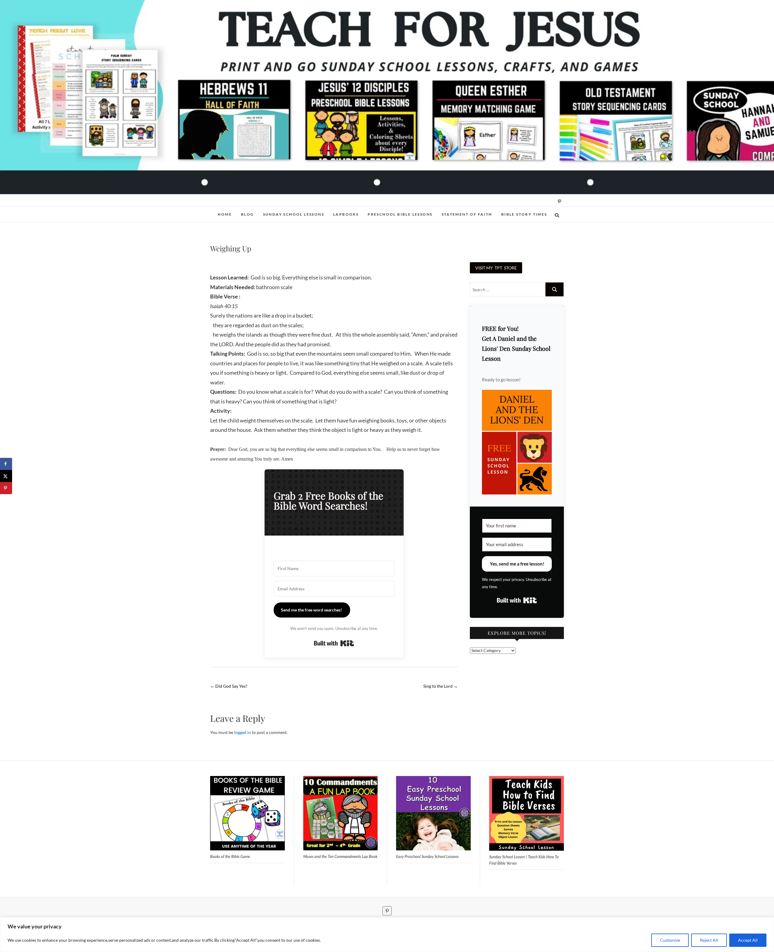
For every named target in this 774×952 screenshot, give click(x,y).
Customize (670, 940)
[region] (387, 934)
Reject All (709, 940)
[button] (517, 442)
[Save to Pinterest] (6, 488)
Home (225, 214)
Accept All (748, 940)
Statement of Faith (467, 214)
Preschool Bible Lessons (400, 214)
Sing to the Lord (440, 686)
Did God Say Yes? (228, 686)
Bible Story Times (524, 214)
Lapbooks (346, 214)
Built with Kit (334, 643)
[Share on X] (6, 476)
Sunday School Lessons (293, 214)
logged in (242, 732)
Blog (247, 214)
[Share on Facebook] (6, 464)
